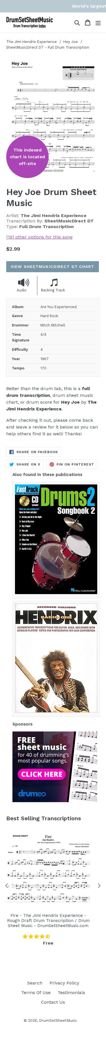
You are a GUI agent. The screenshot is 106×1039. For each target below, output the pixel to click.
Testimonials (71, 992)
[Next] (99, 886)
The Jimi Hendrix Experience (31, 42)
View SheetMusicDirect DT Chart (52, 266)
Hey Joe (71, 42)
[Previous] (7, 886)
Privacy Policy (64, 983)
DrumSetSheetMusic (58, 1020)
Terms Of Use (36, 992)
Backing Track (53, 290)
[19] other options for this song (39, 237)
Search (34, 983)
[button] (37, 936)
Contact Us (53, 1002)
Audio (22, 290)
